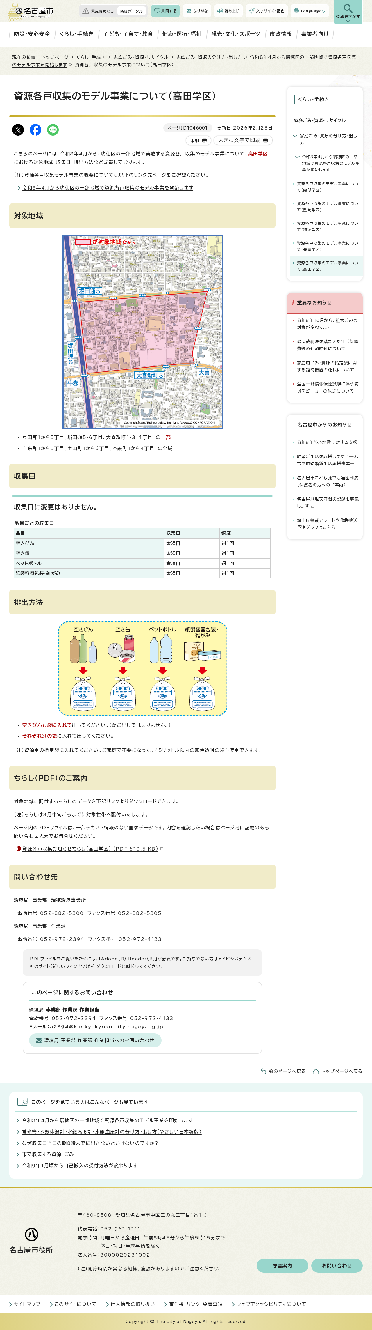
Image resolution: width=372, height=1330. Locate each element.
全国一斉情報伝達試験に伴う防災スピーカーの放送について (328, 387)
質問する (169, 11)
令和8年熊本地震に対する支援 (327, 442)
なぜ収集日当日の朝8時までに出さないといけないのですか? (90, 1143)
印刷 (194, 140)
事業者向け (315, 33)
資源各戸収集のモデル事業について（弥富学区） (328, 246)
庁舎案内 (283, 1265)
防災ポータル (131, 11)
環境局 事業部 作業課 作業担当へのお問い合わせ (99, 1040)
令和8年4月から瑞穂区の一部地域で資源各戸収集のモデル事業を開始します (107, 187)
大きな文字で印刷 (239, 140)
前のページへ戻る (287, 1071)
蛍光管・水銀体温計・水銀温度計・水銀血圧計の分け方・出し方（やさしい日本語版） (112, 1131)
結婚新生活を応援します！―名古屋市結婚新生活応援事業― (327, 460)
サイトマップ (27, 1304)
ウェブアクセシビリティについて (272, 1304)
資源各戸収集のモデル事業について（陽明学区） (328, 187)
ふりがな (200, 11)
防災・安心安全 (32, 33)
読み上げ (232, 11)
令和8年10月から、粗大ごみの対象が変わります (327, 324)
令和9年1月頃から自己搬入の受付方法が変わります (80, 1165)
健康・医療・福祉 (182, 33)
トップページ (55, 57)
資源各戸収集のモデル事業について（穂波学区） (328, 227)
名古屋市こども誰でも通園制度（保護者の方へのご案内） (328, 481)
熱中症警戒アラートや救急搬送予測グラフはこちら (327, 523)
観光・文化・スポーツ (236, 33)
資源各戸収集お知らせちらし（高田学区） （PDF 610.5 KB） (90, 848)
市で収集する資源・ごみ (48, 1154)
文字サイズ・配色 (270, 11)
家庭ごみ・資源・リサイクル (141, 57)
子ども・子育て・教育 (128, 33)
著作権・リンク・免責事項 (196, 1304)
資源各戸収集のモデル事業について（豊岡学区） (328, 207)
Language (311, 11)
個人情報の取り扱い (133, 1304)
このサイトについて (76, 1304)
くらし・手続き (77, 33)
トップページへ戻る (342, 1071)
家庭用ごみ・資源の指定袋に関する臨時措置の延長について (327, 366)
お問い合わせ (337, 1265)
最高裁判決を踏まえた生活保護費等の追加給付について (328, 345)
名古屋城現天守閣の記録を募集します (328, 502)
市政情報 (281, 33)
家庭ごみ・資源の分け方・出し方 (209, 57)
